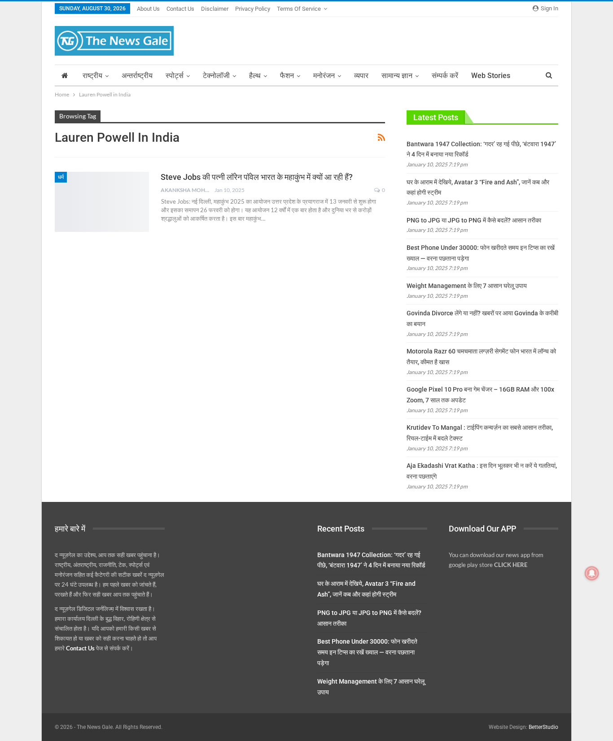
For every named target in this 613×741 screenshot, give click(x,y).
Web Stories (490, 75)
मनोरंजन (324, 75)
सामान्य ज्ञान (396, 75)
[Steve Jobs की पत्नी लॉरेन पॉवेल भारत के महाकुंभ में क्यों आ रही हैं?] (102, 202)
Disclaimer (214, 8)
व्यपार (361, 75)
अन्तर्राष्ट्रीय (137, 75)
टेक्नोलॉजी (216, 75)
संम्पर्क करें (445, 75)
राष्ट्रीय (92, 75)
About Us (148, 8)
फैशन (287, 75)
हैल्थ (255, 75)
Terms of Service (299, 8)
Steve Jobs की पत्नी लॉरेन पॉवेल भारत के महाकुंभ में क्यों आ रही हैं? (257, 177)
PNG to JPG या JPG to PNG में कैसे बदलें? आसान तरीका (474, 220)
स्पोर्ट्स (175, 75)
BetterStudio (543, 727)
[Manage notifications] (592, 573)
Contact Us (180, 8)
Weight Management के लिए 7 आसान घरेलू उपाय (467, 285)
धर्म (61, 177)
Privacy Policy (252, 8)
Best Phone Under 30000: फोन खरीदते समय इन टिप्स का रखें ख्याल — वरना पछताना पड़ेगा (367, 652)
